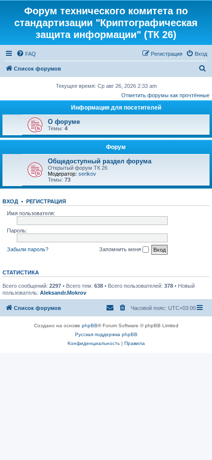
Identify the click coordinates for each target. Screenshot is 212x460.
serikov (87, 174)
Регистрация (46, 201)
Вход (10, 201)
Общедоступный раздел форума (99, 161)
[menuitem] (26, 54)
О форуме (64, 121)
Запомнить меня (120, 249)
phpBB (90, 325)
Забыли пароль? (27, 249)
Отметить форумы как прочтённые (165, 95)
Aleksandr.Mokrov (63, 293)
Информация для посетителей (116, 107)
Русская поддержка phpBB (106, 334)
